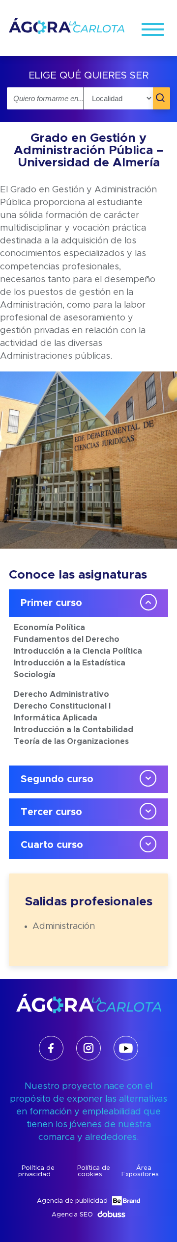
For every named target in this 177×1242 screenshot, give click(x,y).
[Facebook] (51, 1048)
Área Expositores (140, 1171)
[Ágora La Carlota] (66, 33)
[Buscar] (161, 98)
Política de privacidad (36, 1171)
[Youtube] (126, 1048)
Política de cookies (93, 1171)
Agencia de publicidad (72, 1201)
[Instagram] (88, 1048)
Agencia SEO (72, 1215)
